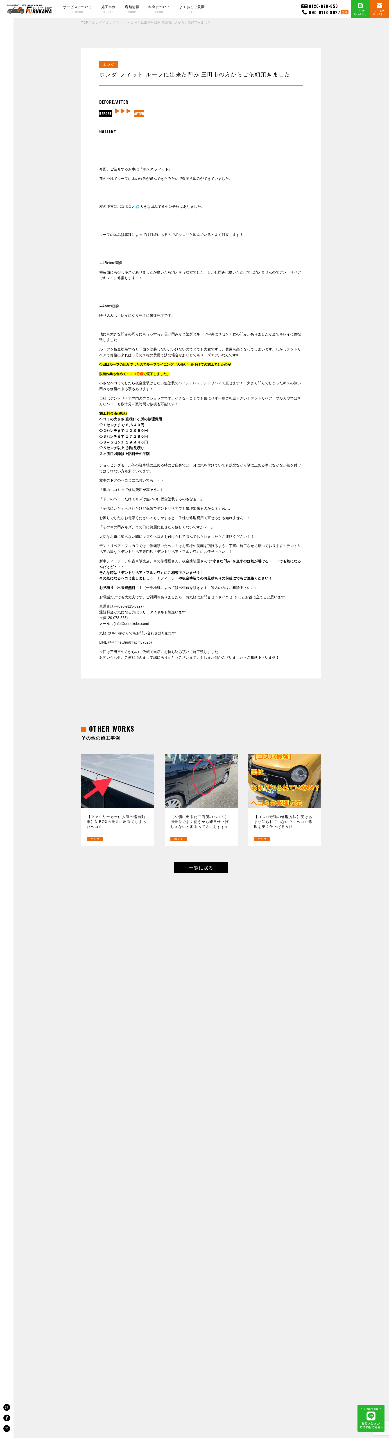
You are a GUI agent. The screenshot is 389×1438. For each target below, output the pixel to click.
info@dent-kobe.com (131, 624)
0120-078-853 (323, 6)
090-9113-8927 (328, 12)
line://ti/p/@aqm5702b (133, 642)
